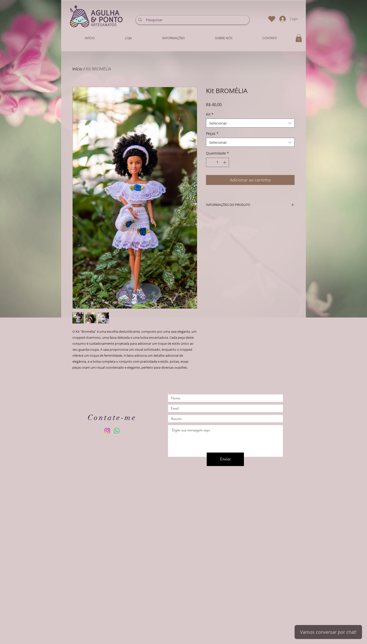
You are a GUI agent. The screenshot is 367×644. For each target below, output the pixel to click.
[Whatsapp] (116, 430)
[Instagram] (107, 430)
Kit (209, 114)
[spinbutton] (217, 162)
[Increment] (225, 162)
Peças (212, 134)
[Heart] (272, 19)
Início (77, 69)
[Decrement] (210, 162)
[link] (298, 38)
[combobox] (250, 123)
